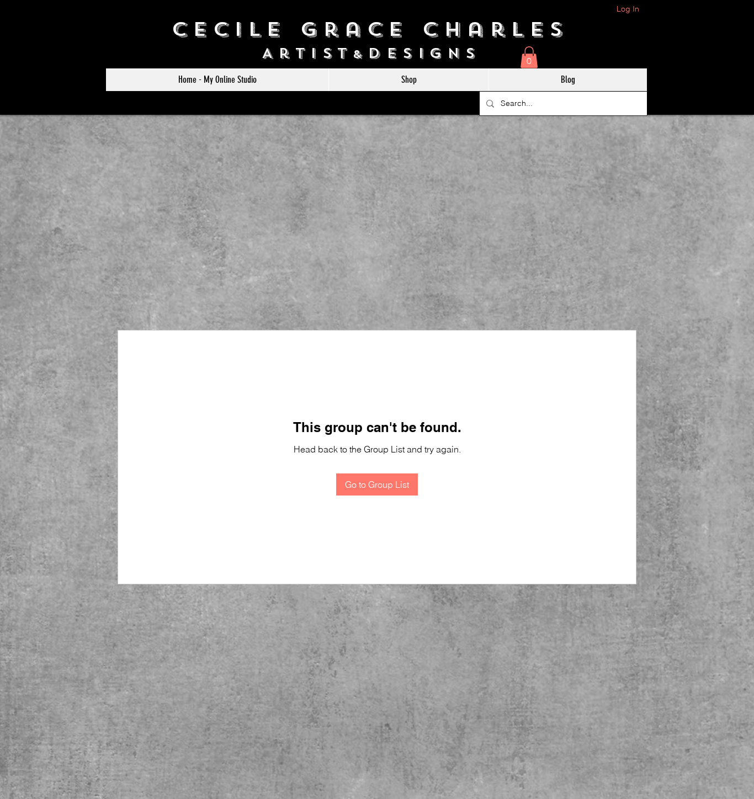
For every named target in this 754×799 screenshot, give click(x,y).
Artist (307, 53)
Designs (430, 53)
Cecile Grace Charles (377, 29)
